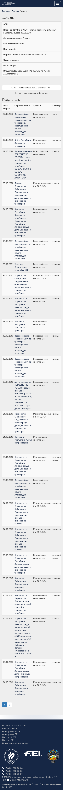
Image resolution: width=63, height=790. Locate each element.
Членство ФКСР (9, 728)
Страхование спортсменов (15, 743)
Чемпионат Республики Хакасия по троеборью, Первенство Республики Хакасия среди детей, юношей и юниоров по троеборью (23, 222)
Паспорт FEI (8, 740)
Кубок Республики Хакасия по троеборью (23, 142)
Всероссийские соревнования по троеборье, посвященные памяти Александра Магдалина (23, 344)
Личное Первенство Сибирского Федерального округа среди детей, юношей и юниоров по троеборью (23, 193)
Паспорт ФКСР (9, 737)
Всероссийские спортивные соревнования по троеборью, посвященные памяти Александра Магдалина (23, 124)
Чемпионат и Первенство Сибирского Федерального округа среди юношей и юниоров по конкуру (21, 513)
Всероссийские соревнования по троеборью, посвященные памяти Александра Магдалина (23, 249)
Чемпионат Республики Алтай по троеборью (23, 439)
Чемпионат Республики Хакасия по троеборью (20, 326)
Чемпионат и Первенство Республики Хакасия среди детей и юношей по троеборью (22, 669)
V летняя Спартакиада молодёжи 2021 (22, 267)
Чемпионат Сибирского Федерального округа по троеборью (21, 584)
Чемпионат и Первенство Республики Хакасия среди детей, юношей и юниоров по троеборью (23, 307)
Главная (6, 11)
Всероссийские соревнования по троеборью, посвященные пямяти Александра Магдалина (23, 488)
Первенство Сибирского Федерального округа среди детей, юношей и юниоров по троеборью (23, 284)
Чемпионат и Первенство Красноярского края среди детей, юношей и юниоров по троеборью (23, 604)
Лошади (15, 11)
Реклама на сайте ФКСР (13, 725)
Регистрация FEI (10, 734)
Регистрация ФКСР (11, 731)
